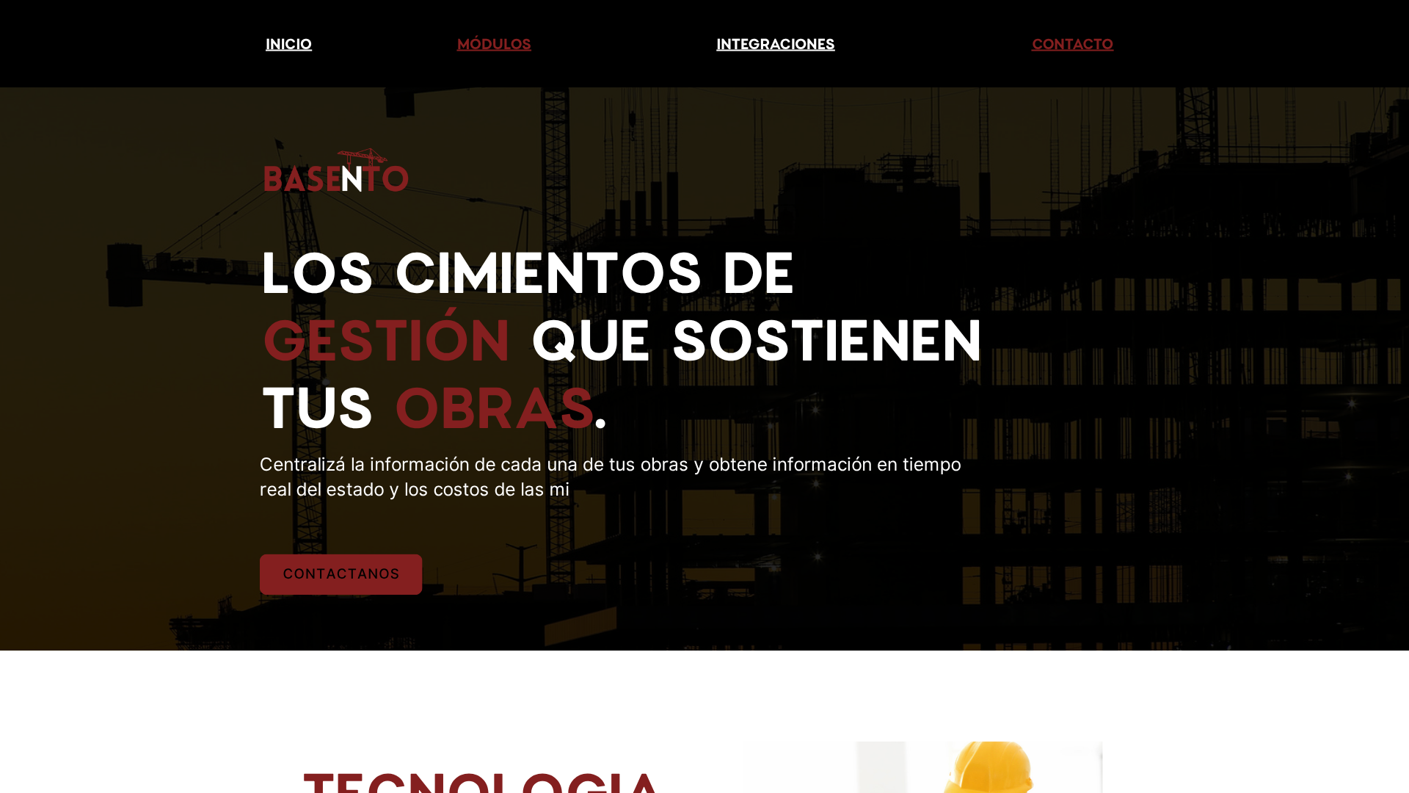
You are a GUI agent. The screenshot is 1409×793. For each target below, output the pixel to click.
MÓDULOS (493, 44)
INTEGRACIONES (775, 44)
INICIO (289, 44)
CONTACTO (1072, 44)
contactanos (342, 573)
